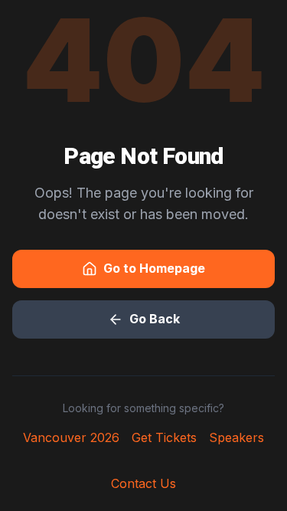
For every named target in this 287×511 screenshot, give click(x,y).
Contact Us (143, 483)
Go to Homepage (154, 268)
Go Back (154, 318)
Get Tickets (164, 437)
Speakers (236, 437)
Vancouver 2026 (71, 437)
